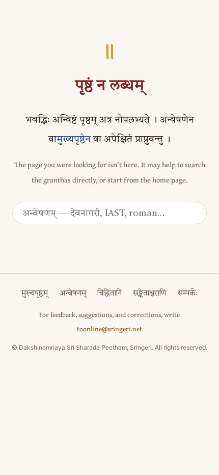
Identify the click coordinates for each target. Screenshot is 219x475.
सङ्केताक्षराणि (149, 294)
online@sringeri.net (112, 329)
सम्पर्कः (188, 294)
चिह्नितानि (109, 294)
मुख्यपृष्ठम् (34, 294)
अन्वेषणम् (73, 294)
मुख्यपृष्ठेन (74, 140)
